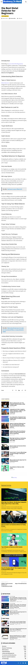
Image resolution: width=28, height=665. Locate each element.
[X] (16, 390)
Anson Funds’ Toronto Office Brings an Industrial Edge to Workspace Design (18, 453)
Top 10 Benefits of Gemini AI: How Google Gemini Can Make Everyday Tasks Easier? (18, 418)
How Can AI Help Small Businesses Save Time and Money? (18, 629)
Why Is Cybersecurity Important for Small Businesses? (18, 460)
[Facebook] (12, 390)
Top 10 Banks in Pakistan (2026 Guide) (17, 467)
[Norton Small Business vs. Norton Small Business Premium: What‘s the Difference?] (5, 637)
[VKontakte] (23, 663)
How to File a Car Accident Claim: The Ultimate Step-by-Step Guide (18, 622)
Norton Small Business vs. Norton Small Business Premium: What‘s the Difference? (18, 637)
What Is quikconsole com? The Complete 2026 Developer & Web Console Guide (17, 404)
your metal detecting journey (16, 63)
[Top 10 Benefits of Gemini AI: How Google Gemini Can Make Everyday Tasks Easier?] (5, 419)
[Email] (25, 390)
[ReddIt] (22, 390)
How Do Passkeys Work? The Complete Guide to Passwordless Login (13, 568)
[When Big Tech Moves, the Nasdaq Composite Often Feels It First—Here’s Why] (5, 440)
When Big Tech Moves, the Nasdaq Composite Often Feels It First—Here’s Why (18, 439)
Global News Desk (13, 631)
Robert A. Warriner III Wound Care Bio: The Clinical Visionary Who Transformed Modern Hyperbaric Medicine (17, 425)
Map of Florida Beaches (21, 583)
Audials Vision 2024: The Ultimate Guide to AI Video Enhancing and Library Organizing (17, 432)
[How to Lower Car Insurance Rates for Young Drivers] (5, 447)
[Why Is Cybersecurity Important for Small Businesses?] (5, 461)
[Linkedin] (19, 390)
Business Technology (13, 610)
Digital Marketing (5, 16)
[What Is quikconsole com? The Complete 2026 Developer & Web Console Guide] (5, 405)
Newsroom (11, 614)
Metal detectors (5, 83)
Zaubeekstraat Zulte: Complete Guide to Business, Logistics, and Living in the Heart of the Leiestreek (17, 411)
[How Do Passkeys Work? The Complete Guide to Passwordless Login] (14, 560)
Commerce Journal (13, 601)
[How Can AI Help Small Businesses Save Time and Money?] (5, 630)
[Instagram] (21, 663)
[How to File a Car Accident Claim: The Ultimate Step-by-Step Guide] (5, 623)
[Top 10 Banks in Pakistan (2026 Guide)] (5, 468)
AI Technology (12, 596)
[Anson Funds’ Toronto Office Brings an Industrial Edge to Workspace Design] (5, 454)
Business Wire (13, 18)
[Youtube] (25, 663)
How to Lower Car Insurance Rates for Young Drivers (18, 446)
